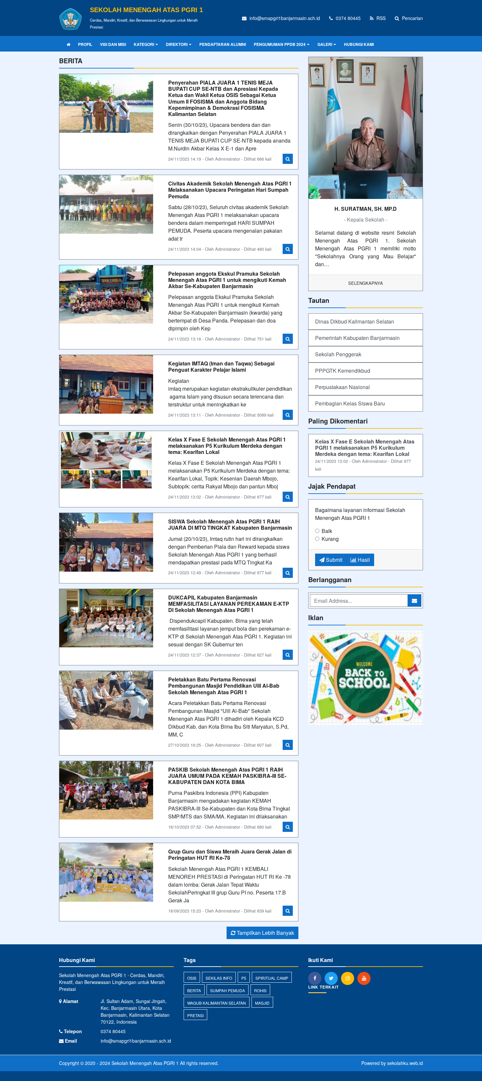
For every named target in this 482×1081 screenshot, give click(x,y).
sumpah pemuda (227, 990)
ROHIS (260, 990)
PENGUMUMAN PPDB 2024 (280, 44)
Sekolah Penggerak (338, 354)
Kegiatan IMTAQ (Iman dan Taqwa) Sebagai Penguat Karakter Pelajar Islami (221, 366)
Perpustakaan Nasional (342, 387)
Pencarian (412, 18)
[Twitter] (333, 978)
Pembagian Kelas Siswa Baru (350, 403)
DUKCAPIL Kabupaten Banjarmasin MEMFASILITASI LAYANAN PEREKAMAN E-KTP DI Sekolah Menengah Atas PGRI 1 (228, 604)
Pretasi (195, 1015)
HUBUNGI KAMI (359, 44)
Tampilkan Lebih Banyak (264, 932)
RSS (380, 18)
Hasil (363, 559)
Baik (327, 531)
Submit (333, 559)
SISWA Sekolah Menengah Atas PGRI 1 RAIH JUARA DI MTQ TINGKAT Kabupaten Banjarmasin (230, 524)
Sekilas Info (219, 978)
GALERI (324, 44)
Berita (194, 990)
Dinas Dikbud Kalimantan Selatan (354, 321)
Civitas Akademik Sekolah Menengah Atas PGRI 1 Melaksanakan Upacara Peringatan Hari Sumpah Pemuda (230, 190)
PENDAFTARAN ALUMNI (222, 44)
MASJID (262, 1003)
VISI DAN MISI (113, 44)
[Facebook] (316, 978)
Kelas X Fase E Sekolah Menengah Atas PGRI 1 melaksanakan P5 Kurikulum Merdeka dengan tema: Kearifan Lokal (227, 446)
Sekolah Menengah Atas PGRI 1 (144, 1063)
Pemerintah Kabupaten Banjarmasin (357, 338)
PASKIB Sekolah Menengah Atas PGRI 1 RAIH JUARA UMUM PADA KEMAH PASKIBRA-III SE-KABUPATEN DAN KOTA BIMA (227, 776)
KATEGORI (144, 44)
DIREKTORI (177, 44)
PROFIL (85, 44)
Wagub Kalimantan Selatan (216, 1003)
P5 (243, 978)
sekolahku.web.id (405, 1063)
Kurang (330, 538)
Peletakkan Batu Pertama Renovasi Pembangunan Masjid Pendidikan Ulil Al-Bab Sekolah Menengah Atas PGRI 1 (223, 686)
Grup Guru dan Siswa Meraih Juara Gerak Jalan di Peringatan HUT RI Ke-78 (229, 854)
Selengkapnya (365, 283)
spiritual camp (271, 978)
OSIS (191, 978)
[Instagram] (349, 978)
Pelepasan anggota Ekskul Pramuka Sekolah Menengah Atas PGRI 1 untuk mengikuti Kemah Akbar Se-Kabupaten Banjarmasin (227, 280)
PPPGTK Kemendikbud (342, 370)
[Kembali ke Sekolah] (365, 678)
